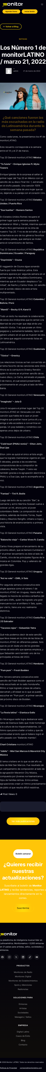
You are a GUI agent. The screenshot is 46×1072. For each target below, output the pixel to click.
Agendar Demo (11, 11)
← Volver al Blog (10, 26)
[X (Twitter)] (16, 957)
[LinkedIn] (23, 957)
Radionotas (23, 989)
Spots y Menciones (23, 985)
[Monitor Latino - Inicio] (12, 4)
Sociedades (23, 1012)
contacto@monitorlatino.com (31, 1068)
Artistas (23, 1008)
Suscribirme (23, 908)
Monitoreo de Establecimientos (23, 980)
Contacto (23, 1044)
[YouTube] (36, 957)
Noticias (23, 39)
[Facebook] (2, 957)
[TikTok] (29, 957)
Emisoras (23, 1004)
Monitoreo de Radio (23, 972)
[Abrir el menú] (42, 4)
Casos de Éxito (23, 1036)
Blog (23, 1040)
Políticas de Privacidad (8, 1068)
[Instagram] (9, 957)
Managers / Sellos (23, 1017)
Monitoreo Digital (23, 976)
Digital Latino (23, 1031)
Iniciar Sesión (30, 11)
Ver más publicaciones (23, 821)
